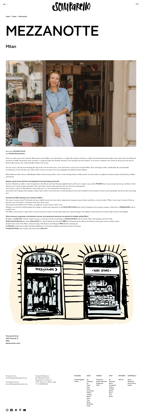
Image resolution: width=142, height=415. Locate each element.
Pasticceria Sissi (71, 219)
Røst (61, 224)
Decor (88, 398)
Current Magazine (79, 379)
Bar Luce (44, 228)
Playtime (99, 184)
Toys (88, 400)
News (14, 16)
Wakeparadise (125, 207)
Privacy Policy (132, 383)
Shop (111, 376)
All (87, 379)
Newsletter (131, 381)
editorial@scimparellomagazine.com (16, 384)
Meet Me (121, 379)
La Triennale (10, 226)
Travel (88, 406)
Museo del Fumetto (70, 207)
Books (88, 402)
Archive (76, 381)
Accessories (90, 391)
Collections (99, 379)
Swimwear (90, 381)
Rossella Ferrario (19, 151)
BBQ (64, 221)
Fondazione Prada (12, 228)
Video (98, 385)
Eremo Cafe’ (34, 221)
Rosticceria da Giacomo (14, 221)
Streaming (90, 404)
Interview (122, 376)
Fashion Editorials (101, 381)
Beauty (89, 396)
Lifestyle (89, 394)
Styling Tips (99, 383)
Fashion (89, 392)
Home (8, 16)
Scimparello (132, 376)
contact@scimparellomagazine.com (16, 378)
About (129, 379)
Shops (88, 385)
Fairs (88, 387)
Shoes (88, 389)
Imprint (130, 385)
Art (88, 383)
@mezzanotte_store (13, 343)
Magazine (77, 376)
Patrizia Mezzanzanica (17, 153)
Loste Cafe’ (18, 219)
